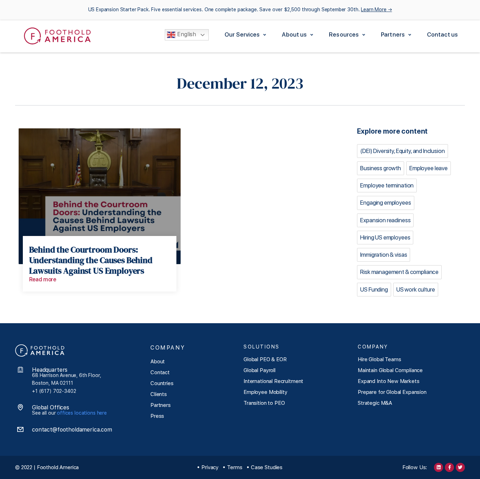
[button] (246, 34)
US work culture (415, 289)
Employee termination (387, 185)
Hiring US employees (385, 237)
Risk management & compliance (399, 271)
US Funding (374, 289)
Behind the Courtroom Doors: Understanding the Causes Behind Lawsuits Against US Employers (91, 260)
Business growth (380, 168)
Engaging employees (385, 202)
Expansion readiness (385, 220)
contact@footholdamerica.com (72, 429)
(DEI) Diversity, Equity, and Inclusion (402, 150)
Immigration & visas (383, 254)
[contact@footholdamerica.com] (20, 429)
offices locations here (82, 413)
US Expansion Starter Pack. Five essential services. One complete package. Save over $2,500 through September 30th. (240, 9)
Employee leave (428, 168)
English (185, 34)
